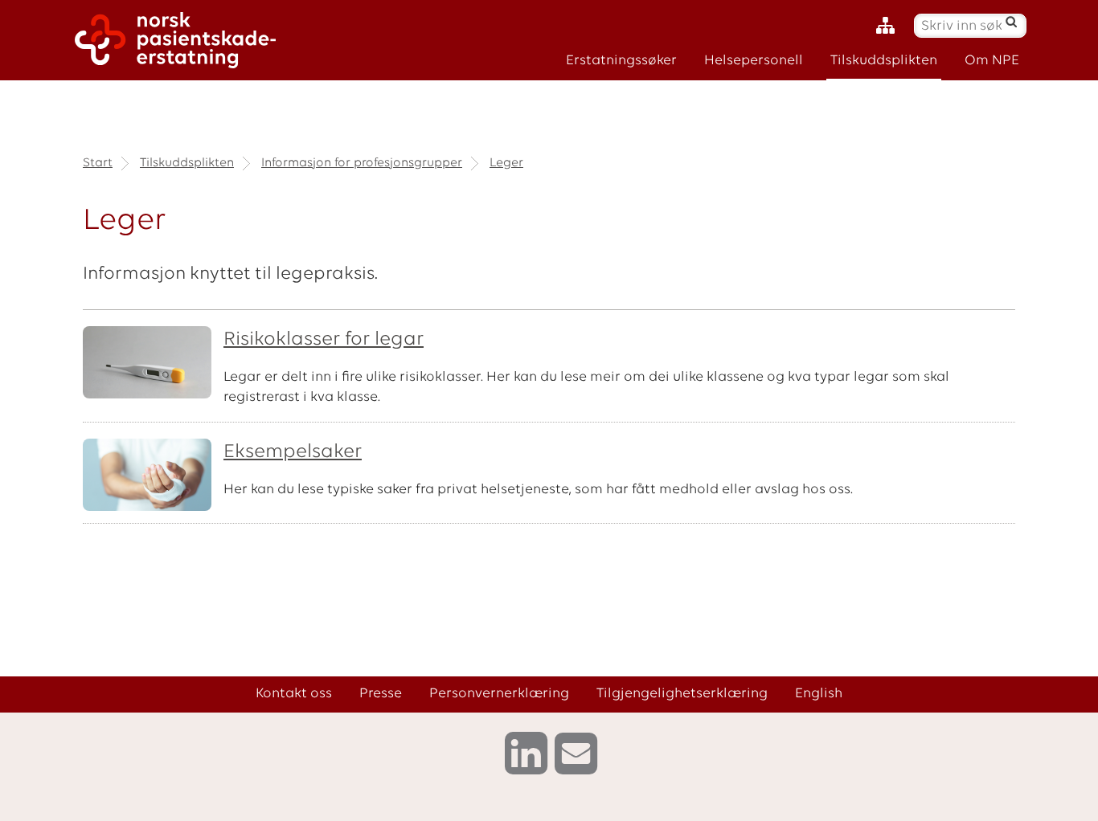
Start (98, 163)
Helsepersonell (753, 60)
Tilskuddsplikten (883, 60)
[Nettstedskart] (889, 26)
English (818, 694)
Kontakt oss (294, 694)
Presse (380, 694)
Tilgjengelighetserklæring (682, 694)
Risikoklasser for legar (323, 339)
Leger (506, 163)
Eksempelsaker (292, 452)
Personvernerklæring (499, 694)
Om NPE (992, 60)
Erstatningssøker (621, 60)
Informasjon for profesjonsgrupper (361, 163)
